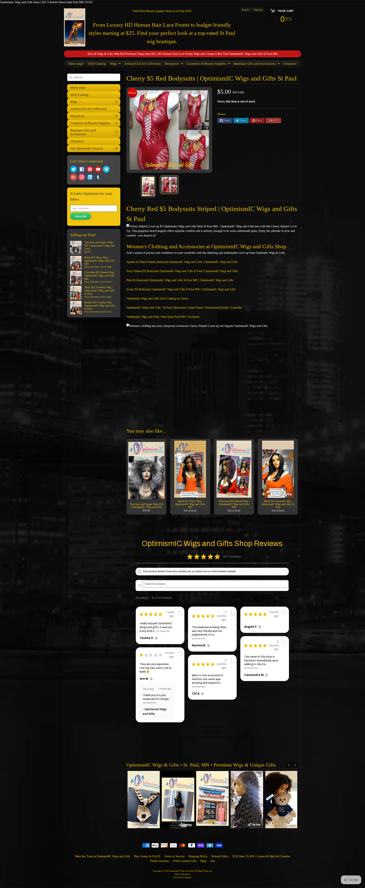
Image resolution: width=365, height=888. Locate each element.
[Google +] (73, 177)
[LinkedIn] (89, 177)
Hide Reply (148, 689)
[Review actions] (179, 612)
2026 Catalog (97, 63)
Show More (163, 631)
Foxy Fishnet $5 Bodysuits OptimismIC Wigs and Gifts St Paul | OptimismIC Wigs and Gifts (182, 271)
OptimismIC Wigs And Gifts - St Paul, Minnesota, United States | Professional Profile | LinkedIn (184, 307)
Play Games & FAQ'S (147, 856)
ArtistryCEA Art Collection (142, 63)
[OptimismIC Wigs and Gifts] (74, 27)
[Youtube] (98, 169)
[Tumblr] (98, 177)
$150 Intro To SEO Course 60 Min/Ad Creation (261, 856)
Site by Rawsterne (182, 874)
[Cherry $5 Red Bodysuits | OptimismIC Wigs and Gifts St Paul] (148, 186)
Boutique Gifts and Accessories (257, 64)
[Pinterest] (89, 169)
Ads (212, 860)
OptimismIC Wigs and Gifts (181, 871)
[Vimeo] (106, 169)
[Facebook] (81, 169)
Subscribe (80, 216)
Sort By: (259, 597)
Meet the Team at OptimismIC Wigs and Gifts (102, 856)
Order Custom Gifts (185, 860)
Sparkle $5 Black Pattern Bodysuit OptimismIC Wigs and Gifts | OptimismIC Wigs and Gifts (182, 262)
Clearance (290, 63)
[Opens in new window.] (156, 638)
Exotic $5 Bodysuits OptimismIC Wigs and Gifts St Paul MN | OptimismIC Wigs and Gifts (181, 289)
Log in (245, 10)
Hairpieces (174, 64)
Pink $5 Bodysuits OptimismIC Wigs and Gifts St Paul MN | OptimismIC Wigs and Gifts (179, 280)
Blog (203, 860)
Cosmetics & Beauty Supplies (208, 64)
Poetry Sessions (159, 860)
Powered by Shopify (183, 877)
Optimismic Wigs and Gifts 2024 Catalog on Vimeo (157, 298)
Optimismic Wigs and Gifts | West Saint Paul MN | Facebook (162, 316)
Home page (76, 63)
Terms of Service (174, 856)
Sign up (258, 10)
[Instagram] (81, 177)
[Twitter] (73, 169)
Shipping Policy (198, 856)
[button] (245, 556)
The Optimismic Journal (95, 149)
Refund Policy (220, 856)
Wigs (116, 64)
